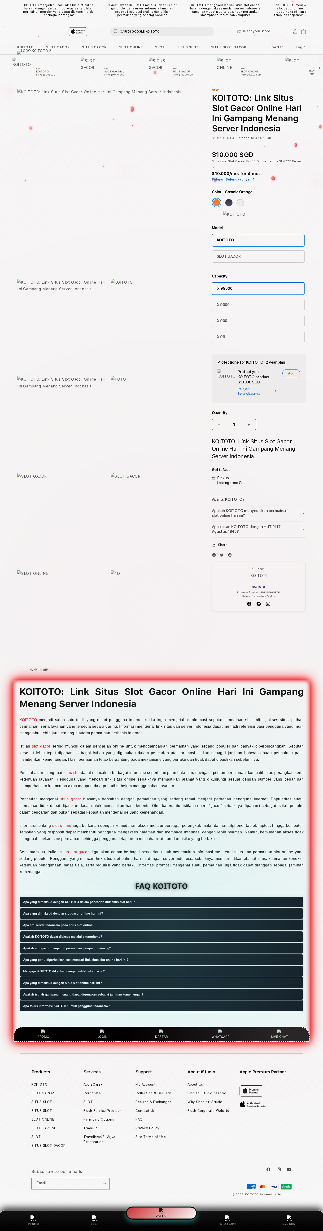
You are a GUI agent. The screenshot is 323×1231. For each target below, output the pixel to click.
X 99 (221, 337)
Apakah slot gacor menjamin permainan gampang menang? (67, 948)
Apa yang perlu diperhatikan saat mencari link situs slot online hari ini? (75, 960)
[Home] (100, 31)
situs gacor (70, 799)
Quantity (219, 413)
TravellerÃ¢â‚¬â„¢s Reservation (99, 1139)
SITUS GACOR (94, 47)
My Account (145, 1084)
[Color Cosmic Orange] (216, 202)
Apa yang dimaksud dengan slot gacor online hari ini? (63, 914)
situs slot (72, 773)
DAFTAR (162, 1216)
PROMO (33, 1224)
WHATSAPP (227, 1224)
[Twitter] (223, 556)
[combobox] (162, 31)
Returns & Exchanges (153, 1102)
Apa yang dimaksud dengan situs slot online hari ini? (62, 983)
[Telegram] (258, 604)
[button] (25, 47)
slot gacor (41, 746)
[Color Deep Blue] (229, 202)
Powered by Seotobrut (275, 1194)
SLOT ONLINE (131, 47)
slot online (61, 825)
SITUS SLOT (188, 47)
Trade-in (90, 1128)
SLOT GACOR (58, 47)
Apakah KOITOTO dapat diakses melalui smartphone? (62, 937)
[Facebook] (215, 556)
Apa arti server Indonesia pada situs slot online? (58, 925)
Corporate (92, 1093)
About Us (195, 1084)
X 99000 (224, 288)
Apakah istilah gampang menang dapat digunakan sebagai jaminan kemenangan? (83, 994)
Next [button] (303, 10)
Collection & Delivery (153, 1093)
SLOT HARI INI (43, 1128)
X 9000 (223, 304)
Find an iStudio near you (208, 1093)
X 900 (222, 321)
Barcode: (243, 138)
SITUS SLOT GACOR (228, 47)
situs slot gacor (74, 852)
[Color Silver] (240, 202)
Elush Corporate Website (208, 1111)
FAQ (139, 1119)
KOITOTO (25, 47)
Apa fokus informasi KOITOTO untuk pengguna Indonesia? (66, 1006)
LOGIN (95, 1224)
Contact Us (145, 1111)
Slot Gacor (236, 161)
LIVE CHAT (289, 1224)
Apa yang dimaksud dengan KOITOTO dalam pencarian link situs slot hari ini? (80, 902)
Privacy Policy (147, 1128)
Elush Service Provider (102, 1111)
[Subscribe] (104, 1183)
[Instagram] (268, 604)
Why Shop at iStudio (205, 1102)
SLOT (160, 47)
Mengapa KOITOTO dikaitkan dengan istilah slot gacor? (64, 971)
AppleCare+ (93, 1084)
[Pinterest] (231, 556)
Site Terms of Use (150, 1137)
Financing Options (98, 1119)
